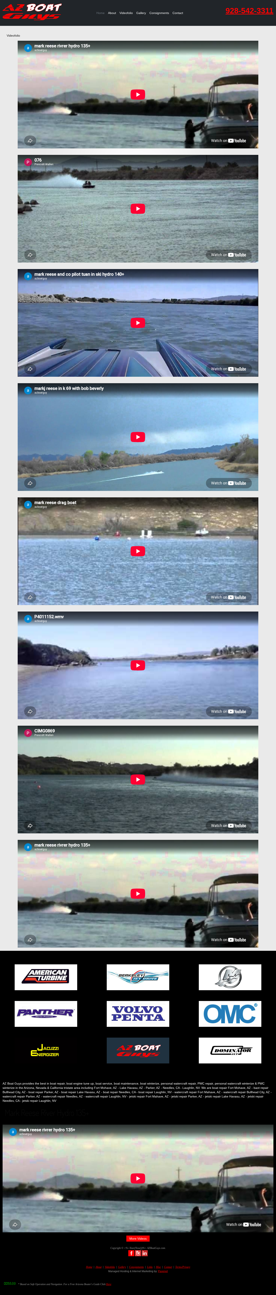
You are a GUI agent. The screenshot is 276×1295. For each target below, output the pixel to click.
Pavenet (163, 1271)
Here (108, 1284)
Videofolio (126, 13)
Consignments (159, 13)
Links (150, 1267)
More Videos (138, 1238)
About (112, 13)
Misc (158, 1267)
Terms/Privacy (182, 1267)
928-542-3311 (249, 10)
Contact (177, 13)
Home (100, 13)
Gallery (141, 13)
